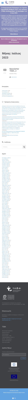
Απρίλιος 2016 (5, 266)
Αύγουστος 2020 (5, 200)
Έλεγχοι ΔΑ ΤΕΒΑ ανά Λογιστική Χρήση (10, 135)
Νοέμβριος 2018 (5, 229)
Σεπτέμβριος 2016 (6, 260)
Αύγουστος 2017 (5, 247)
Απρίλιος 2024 (5, 160)
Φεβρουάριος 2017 (6, 254)
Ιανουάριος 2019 (5, 226)
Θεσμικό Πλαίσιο (6, 332)
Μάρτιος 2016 (5, 267)
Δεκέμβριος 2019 (5, 211)
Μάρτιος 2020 (5, 207)
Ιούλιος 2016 (4, 262)
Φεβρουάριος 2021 (6, 193)
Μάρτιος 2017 (5, 252)
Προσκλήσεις (4, 92)
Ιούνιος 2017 (4, 248)
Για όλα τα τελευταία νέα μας (8, 351)
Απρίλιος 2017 (5, 251)
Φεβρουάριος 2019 (6, 225)
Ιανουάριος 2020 (5, 210)
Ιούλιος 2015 (4, 276)
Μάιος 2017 (4, 249)
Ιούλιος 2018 (4, 234)
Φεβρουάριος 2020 (6, 208)
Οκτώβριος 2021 (5, 186)
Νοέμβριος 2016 (5, 258)
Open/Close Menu (2, 3)
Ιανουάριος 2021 (5, 194)
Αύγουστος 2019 (5, 216)
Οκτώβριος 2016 (5, 259)
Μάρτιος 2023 (5, 171)
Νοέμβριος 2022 (5, 177)
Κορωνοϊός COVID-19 (6, 94)
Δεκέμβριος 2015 (5, 271)
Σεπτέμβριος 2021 (6, 188)
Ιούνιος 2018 (4, 236)
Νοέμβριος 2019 (5, 212)
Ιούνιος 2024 (4, 159)
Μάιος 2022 (4, 183)
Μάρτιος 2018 (5, 238)
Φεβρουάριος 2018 (6, 240)
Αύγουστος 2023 (5, 166)
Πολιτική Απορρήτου (6, 340)
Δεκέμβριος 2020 (5, 196)
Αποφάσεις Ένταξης (6, 93)
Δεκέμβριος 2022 (5, 175)
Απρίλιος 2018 (5, 237)
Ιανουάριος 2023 (5, 174)
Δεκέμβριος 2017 (5, 241)
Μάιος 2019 (4, 221)
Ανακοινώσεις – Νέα (6, 335)
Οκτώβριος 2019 (5, 214)
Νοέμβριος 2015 (5, 273)
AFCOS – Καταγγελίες (7, 339)
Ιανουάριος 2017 (5, 255)
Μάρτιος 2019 (5, 223)
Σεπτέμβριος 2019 (6, 215)
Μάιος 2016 (4, 265)
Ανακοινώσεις (5, 90)
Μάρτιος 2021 (5, 192)
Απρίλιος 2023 (5, 170)
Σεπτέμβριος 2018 (6, 232)
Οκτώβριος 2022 (5, 178)
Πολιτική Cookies (6, 342)
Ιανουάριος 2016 (5, 270)
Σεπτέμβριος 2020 (6, 199)
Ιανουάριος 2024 (5, 163)
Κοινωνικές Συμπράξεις (7, 330)
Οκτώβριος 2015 (5, 274)
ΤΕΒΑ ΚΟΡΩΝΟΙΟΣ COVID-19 (8, 337)
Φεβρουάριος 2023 (6, 172)
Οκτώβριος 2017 (5, 244)
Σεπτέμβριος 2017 (6, 245)
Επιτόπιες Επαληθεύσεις (7, 96)
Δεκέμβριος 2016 (5, 256)
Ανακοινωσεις (14, 77)
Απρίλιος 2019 (5, 222)
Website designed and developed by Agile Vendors (14, 392)
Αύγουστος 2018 (5, 233)
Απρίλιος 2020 (5, 205)
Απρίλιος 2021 (5, 190)
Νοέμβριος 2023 (5, 164)
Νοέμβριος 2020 (5, 197)
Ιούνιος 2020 (4, 203)
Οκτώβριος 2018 (5, 230)
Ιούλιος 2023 (4, 167)
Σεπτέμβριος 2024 (6, 157)
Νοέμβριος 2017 (5, 243)
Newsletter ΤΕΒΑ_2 (14, 70)
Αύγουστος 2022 (5, 181)
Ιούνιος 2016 (4, 263)
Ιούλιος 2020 (4, 201)
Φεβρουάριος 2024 (6, 161)
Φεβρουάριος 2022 (6, 185)
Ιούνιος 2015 (4, 277)
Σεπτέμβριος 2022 (6, 179)
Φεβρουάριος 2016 (6, 269)
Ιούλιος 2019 (4, 218)
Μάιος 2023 (4, 168)
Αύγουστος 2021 (5, 189)
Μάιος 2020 (4, 204)
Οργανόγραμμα (5, 334)
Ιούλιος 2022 (4, 182)
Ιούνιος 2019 (4, 219)
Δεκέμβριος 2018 (5, 227)
